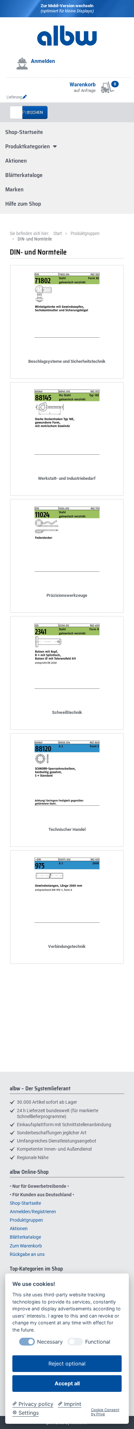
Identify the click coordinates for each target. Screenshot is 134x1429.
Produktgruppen (85, 233)
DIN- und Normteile (35, 239)
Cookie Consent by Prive (105, 1412)
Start (57, 233)
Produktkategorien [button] (28, 146)
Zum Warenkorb (26, 1245)
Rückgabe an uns (27, 1254)
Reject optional (67, 1363)
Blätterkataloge (24, 175)
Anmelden (43, 61)
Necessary (50, 1342)
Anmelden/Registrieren (33, 1211)
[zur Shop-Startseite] (67, 44)
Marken (14, 189)
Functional (97, 1342)
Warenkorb (83, 84)
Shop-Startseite (24, 132)
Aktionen (16, 160)
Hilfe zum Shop (23, 203)
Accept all (67, 1383)
